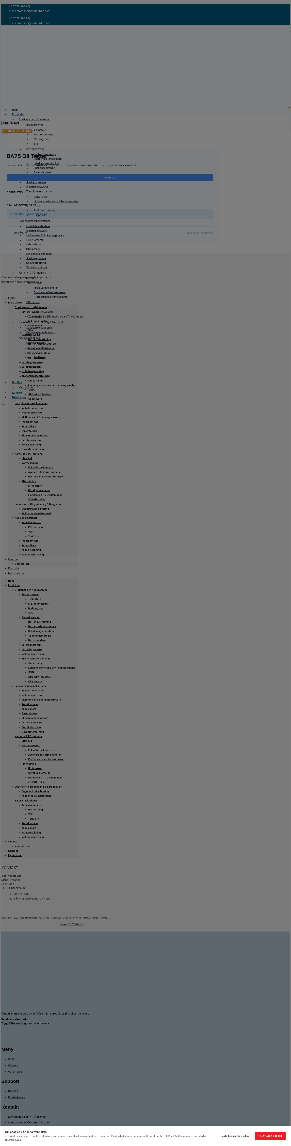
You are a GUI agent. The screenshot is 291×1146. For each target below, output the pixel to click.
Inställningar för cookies (235, 1136)
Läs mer (19, 1140)
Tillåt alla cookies (270, 1136)
